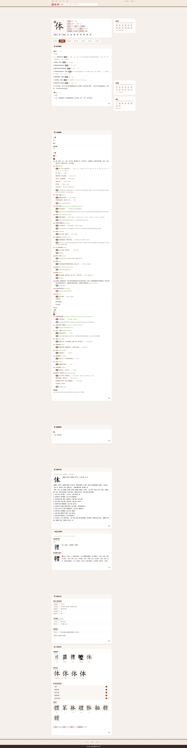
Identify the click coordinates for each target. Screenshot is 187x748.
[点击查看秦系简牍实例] (81, 657)
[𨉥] (84, 34)
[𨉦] (87, 34)
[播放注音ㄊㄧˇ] (76, 24)
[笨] (68, 34)
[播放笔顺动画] (55, 22)
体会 (78, 392)
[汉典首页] (55, 4)
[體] (59, 34)
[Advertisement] (93, 11)
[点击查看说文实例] (72, 657)
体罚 (71, 392)
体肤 (73, 392)
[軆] (74, 34)
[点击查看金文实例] (56, 657)
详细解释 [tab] (62, 41)
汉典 (53, 1)
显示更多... (82, 392)
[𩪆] (90, 34)
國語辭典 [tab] (69, 41)
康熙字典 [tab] (76, 41)
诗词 (60, 1)
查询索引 (127, 1)
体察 (64, 392)
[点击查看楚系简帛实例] (64, 657)
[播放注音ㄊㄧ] (80, 24)
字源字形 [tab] (97, 41)
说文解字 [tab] (83, 41)
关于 (87, 742)
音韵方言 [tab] (90, 41)
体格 (76, 392)
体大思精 (67, 392)
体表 (54, 392)
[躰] (71, 34)
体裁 (57, 392)
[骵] (77, 34)
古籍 (56, 1)
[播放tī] (77, 21)
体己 (54, 148)
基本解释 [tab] (55, 41)
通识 (67, 1)
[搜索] (99, 4)
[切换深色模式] (135, 1)
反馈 (109, 103)
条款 (92, 742)
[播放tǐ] (73, 21)
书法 (64, 1)
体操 (59, 392)
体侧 (62, 392)
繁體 (132, 1)
